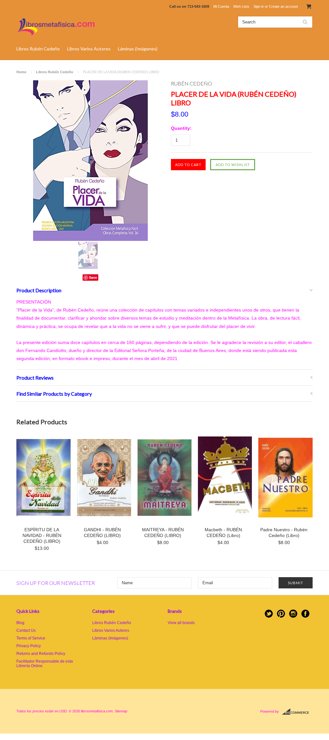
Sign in (258, 6)
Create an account (283, 6)
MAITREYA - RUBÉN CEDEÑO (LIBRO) (163, 532)
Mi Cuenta (221, 6)
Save (93, 277)
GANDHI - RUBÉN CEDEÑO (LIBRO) (102, 532)
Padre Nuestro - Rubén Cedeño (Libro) (283, 532)
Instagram (293, 614)
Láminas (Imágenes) (137, 48)
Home (21, 72)
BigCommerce (297, 711)
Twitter (269, 614)
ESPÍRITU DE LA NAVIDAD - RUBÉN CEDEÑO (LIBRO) (41, 535)
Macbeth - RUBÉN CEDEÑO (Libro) (223, 532)
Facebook (305, 614)
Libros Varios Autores (89, 48)
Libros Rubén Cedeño (38, 48)
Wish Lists (241, 6)
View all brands (181, 623)
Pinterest (281, 614)
